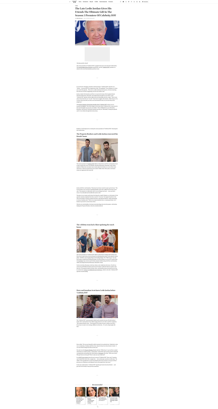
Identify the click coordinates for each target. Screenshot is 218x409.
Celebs (96, 1)
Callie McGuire (79, 18)
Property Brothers (89, 350)
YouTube (81, 261)
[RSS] (140, 2)
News (80, 1)
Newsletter (146, 1)
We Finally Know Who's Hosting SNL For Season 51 (103, 399)
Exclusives (85, 1)
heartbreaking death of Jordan (85, 67)
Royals (91, 1)
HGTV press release (83, 357)
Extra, (87, 86)
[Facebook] (120, 2)
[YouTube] (123, 2)
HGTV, (84, 106)
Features (110, 1)
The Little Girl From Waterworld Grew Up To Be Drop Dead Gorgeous (80, 400)
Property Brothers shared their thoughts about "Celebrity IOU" (93, 104)
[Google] (137, 2)
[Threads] (134, 2)
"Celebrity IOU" (106, 67)
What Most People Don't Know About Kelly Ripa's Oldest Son (114, 399)
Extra (96, 321)
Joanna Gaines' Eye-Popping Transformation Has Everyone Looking (92, 400)
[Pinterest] (131, 2)
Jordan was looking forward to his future (93, 269)
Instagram (101, 353)
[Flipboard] (129, 2)
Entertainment (103, 1)
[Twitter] (126, 2)
